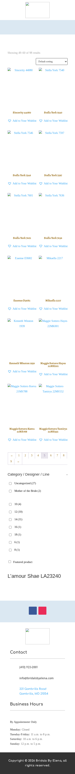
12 (18, 511)
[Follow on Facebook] (33, 611)
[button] (22, 120)
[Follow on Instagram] (42, 611)
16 (17, 526)
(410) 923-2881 (28, 667)
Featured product (22, 562)
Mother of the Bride (27, 490)
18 (17, 534)
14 (18, 519)
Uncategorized (25, 483)
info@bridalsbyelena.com (36, 678)
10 (17, 504)
